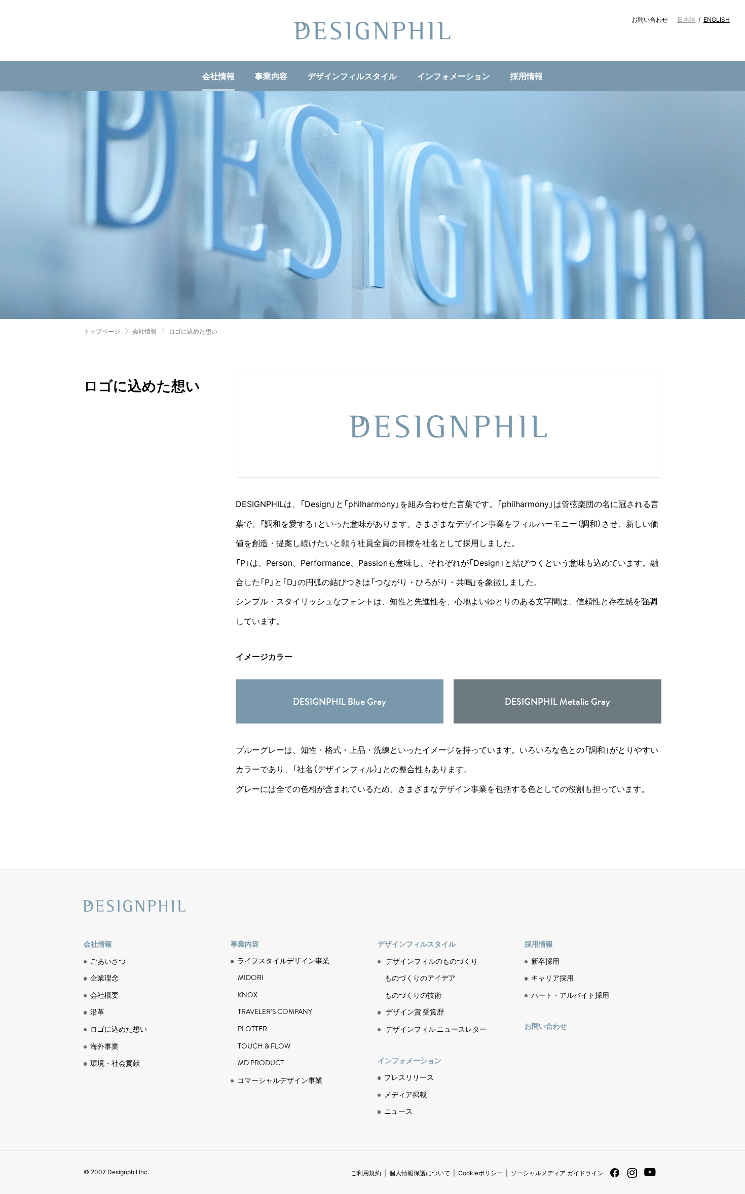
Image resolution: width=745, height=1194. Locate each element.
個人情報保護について (419, 1173)
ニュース (247, 58)
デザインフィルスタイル (352, 75)
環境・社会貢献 (259, 58)
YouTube (650, 1177)
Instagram (632, 1177)
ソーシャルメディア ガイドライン (557, 1173)
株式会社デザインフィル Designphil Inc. (372, 30)
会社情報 (218, 75)
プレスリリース (409, 1077)
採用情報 (526, 75)
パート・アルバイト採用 (570, 995)
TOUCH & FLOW (264, 1046)
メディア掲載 (405, 1094)
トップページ (102, 331)
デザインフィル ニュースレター (436, 1029)
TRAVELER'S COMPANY (275, 1011)
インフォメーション (453, 75)
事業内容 (271, 75)
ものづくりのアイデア (420, 977)
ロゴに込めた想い (193, 331)
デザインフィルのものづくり (432, 961)
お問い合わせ (649, 19)
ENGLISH (716, 19)
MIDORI (251, 977)
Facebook (615, 1176)
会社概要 (104, 995)
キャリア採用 (552, 977)
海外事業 (104, 1046)
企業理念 (104, 977)
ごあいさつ (108, 961)
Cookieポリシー (480, 1173)
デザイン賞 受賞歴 (415, 1011)
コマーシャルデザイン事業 (279, 1080)
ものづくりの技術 (259, 59)
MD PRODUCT (253, 59)
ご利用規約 (366, 1173)
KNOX (247, 994)
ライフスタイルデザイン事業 (283, 960)
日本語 (686, 19)
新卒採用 (545, 961)
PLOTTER (252, 1028)
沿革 (97, 1011)
